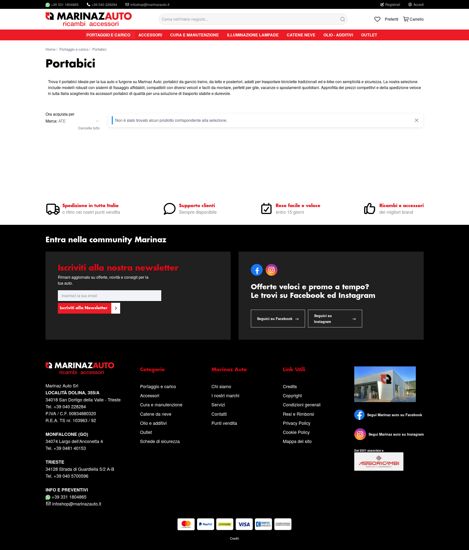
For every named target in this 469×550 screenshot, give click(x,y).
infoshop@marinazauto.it (149, 4)
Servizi (218, 404)
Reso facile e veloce (298, 205)
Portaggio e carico (73, 49)
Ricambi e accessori (401, 205)
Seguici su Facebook (278, 318)
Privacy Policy (296, 423)
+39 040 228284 (104, 4)
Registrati (392, 4)
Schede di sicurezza (160, 441)
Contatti (219, 414)
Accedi (418, 4)
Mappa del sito (297, 441)
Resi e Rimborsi (298, 414)
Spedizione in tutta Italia (90, 205)
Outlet (146, 432)
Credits (290, 386)
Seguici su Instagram (335, 318)
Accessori (149, 395)
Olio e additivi (153, 423)
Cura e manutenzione (161, 404)
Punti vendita (224, 423)
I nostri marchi (225, 395)
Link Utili (294, 369)
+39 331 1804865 (65, 4)
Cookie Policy (296, 432)
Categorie (152, 369)
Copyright (292, 395)
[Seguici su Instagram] (360, 434)
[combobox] (253, 19)
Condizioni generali (302, 404)
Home (50, 49)
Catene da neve (155, 414)
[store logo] (89, 19)
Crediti (234, 538)
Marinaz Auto (229, 369)
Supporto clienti (197, 205)
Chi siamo (221, 386)
